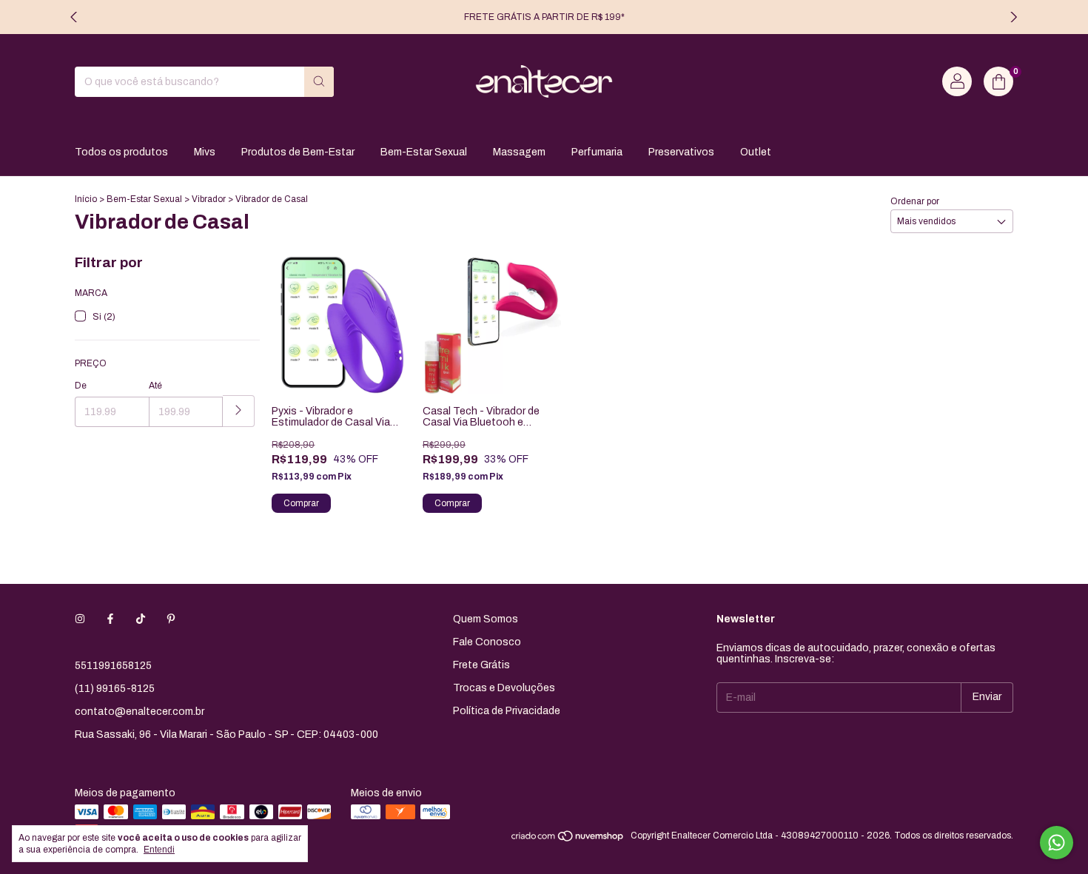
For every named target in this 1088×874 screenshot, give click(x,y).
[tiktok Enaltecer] (140, 619)
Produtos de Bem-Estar (298, 152)
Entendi (159, 849)
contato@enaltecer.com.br (139, 711)
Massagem (519, 152)
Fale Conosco (487, 642)
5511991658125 (113, 665)
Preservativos (681, 152)
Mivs (204, 152)
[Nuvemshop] (568, 839)
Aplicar (239, 411)
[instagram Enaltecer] (80, 619)
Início (86, 199)
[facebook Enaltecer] (110, 619)
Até (155, 385)
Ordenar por (914, 201)
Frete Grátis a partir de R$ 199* (544, 17)
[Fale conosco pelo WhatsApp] (1056, 842)
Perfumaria (596, 152)
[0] (998, 81)
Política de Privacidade (506, 710)
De (81, 385)
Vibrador (209, 199)
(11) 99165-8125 (115, 688)
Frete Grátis (481, 664)
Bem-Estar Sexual (423, 152)
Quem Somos (485, 619)
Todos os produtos (121, 152)
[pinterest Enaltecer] (171, 619)
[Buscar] (319, 82)
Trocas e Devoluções (504, 687)
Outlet (755, 152)
